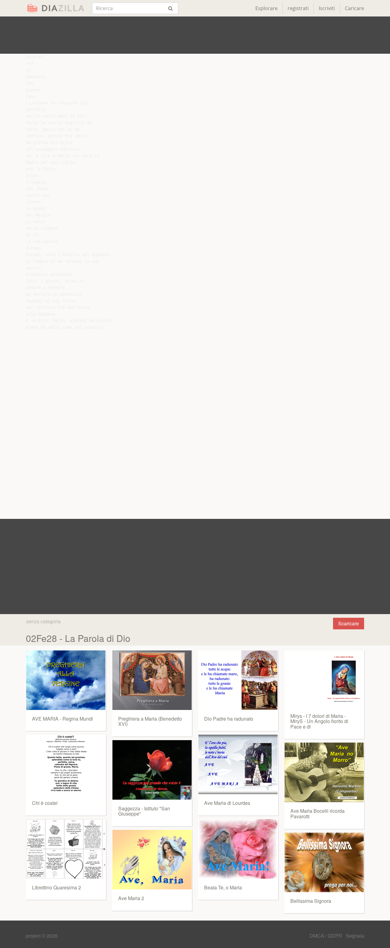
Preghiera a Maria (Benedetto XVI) (150, 721)
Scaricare (348, 623)
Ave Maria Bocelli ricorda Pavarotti (317, 813)
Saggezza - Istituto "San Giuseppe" (144, 811)
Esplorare (266, 8)
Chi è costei (45, 802)
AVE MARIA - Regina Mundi (62, 718)
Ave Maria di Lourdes (227, 802)
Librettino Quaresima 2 (56, 887)
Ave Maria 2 (131, 898)
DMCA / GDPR (326, 935)
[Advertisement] (195, 35)
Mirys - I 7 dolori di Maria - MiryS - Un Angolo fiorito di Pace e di (319, 721)
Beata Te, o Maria (223, 887)
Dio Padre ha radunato (228, 718)
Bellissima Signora (310, 900)
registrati (298, 8)
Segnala (355, 935)
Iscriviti (327, 8)
